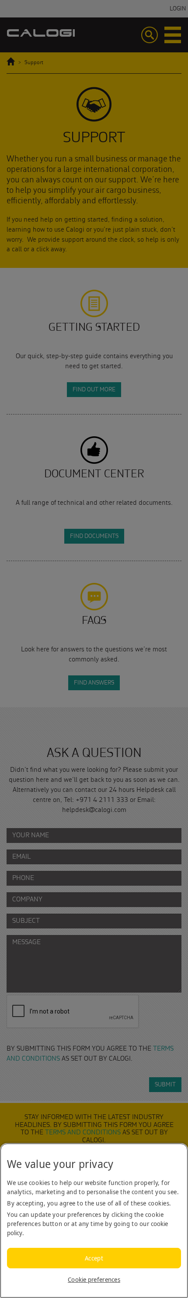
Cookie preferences (94, 1279)
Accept (94, 1258)
